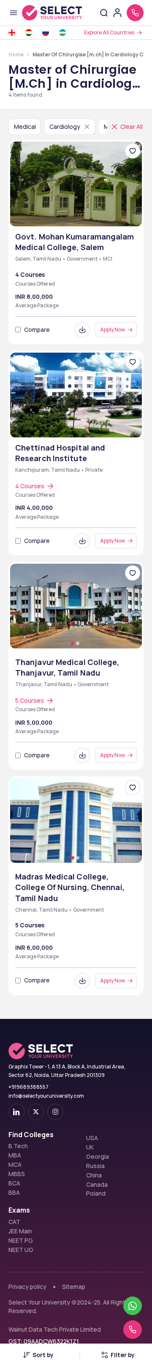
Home (16, 54)
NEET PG (20, 1240)
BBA (14, 1192)
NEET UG (20, 1250)
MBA (14, 1155)
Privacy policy (27, 1287)
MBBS (16, 1174)
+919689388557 (28, 1087)
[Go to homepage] (52, 12)
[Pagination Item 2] (77, 643)
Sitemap (73, 1287)
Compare (37, 330)
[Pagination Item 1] (72, 643)
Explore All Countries (109, 32)
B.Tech (18, 1146)
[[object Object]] (16, 1112)
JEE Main (20, 1231)
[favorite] (132, 151)
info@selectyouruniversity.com (46, 1095)
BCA (14, 1183)
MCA (15, 1164)
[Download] (82, 329)
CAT (14, 1222)
